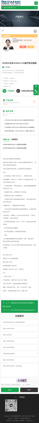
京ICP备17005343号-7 (25, 418)
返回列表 (8, 306)
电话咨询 (36, 93)
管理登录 (22, 420)
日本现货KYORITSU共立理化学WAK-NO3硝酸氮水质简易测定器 (20, 127)
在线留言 (14, 139)
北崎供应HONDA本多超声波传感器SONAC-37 (25, 303)
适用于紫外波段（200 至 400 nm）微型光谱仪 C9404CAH (20, 131)
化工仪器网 (15, 420)
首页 (13, 20)
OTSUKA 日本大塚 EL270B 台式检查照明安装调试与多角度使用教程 (20, 120)
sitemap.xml (29, 420)
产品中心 (19, 20)
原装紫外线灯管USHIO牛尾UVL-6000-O (17, 123)
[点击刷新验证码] (22, 380)
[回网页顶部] (36, 86)
